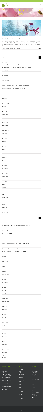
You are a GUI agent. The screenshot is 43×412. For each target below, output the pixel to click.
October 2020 (5, 152)
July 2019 (4, 184)
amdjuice (4, 48)
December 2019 (5, 173)
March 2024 (4, 109)
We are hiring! (5, 70)
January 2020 (4, 171)
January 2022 (4, 138)
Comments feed (5, 209)
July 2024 (4, 106)
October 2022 (5, 127)
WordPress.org (5, 212)
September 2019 (5, 179)
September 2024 (5, 103)
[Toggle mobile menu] (40, 4)
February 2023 (5, 122)
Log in (3, 204)
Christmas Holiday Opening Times (11, 38)
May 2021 (4, 144)
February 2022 (5, 136)
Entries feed (4, 207)
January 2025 (4, 98)
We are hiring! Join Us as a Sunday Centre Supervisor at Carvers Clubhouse (16, 64)
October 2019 (5, 176)
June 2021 (4, 141)
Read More (39, 48)
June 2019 (4, 187)
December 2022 (5, 125)
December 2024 (5, 101)
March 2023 (4, 119)
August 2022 (4, 133)
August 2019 (4, 181)
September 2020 (5, 154)
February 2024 (5, 111)
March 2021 (4, 146)
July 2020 (4, 160)
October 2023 (5, 114)
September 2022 (5, 130)
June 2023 (4, 117)
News (14, 48)
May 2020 (4, 162)
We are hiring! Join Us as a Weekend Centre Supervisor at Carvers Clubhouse (16, 67)
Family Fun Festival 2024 (7, 72)
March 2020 (4, 165)
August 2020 (4, 157)
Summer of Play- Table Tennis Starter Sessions (20, 82)
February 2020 (5, 168)
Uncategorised (5, 197)
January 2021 (4, 149)
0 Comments (18, 48)
